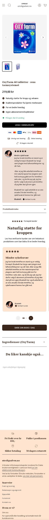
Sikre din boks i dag (24, 327)
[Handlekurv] (45, 5)
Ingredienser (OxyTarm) (18, 342)
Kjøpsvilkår (6, 494)
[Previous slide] (6, 37)
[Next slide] (43, 37)
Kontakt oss (6, 502)
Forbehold (6, 498)
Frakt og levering (8, 486)
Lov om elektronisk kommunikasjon (19, 468)
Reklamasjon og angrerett (11, 490)
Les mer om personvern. (33, 476)
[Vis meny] (3, 5)
